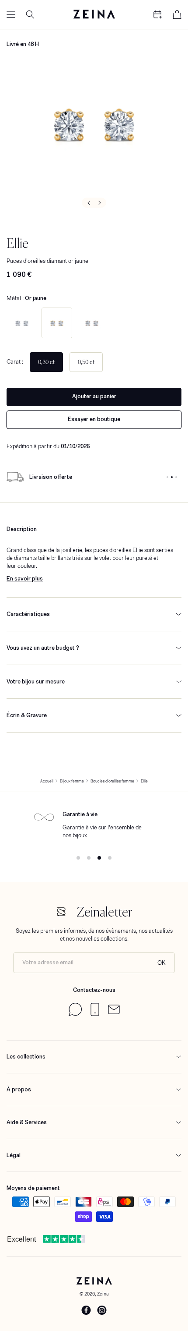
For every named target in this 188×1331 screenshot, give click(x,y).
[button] (11, 14)
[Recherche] (30, 14)
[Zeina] (94, 14)
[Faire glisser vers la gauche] (88, 203)
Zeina (103, 1294)
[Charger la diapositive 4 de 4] (109, 858)
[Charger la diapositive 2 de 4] (89, 858)
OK (161, 962)
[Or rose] (92, 323)
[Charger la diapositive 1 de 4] (78, 858)
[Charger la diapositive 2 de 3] (172, 477)
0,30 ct (46, 362)
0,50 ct (86, 362)
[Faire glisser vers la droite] (100, 203)
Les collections (26, 1056)
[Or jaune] (57, 323)
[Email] (114, 1012)
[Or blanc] (22, 323)
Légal (14, 1155)
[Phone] (95, 1014)
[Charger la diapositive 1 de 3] (167, 477)
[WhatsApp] (75, 1014)
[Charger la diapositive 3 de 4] (99, 858)
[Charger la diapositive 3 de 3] (176, 477)
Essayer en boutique (94, 419)
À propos (19, 1089)
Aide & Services (27, 1122)
